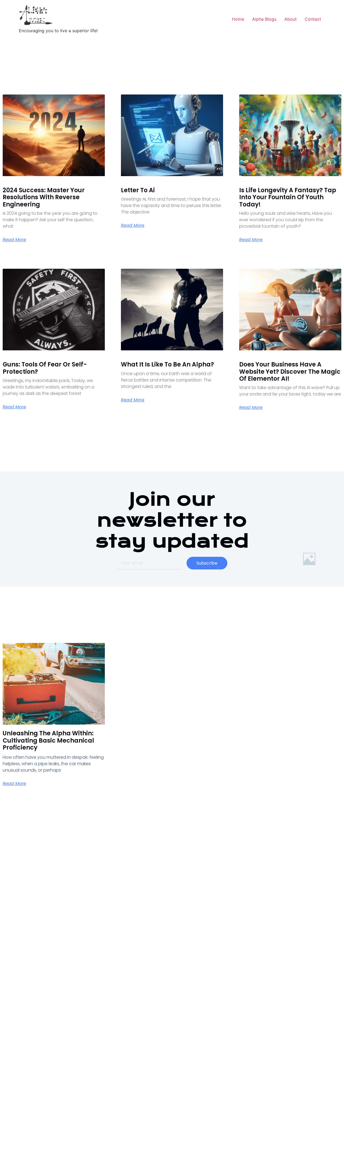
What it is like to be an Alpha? (167, 364)
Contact (313, 19)
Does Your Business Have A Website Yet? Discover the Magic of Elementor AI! (290, 371)
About (290, 19)
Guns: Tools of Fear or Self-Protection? (45, 368)
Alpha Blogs (264, 19)
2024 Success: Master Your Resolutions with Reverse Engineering (44, 197)
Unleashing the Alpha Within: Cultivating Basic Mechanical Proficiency (48, 740)
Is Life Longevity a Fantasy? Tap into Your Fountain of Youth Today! (287, 197)
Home (238, 19)
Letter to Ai (138, 190)
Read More (14, 240)
